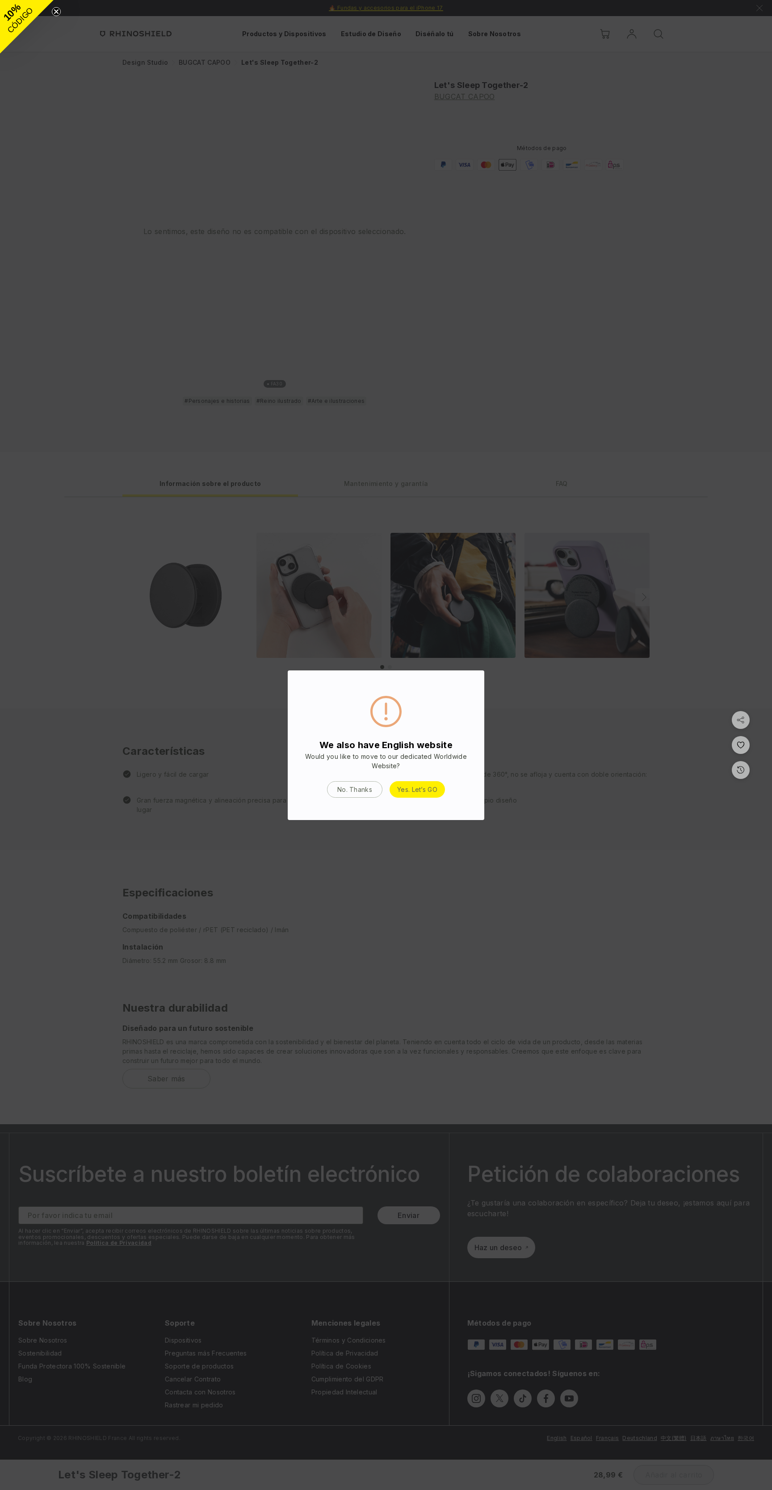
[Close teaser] (56, 11)
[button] (27, 27)
